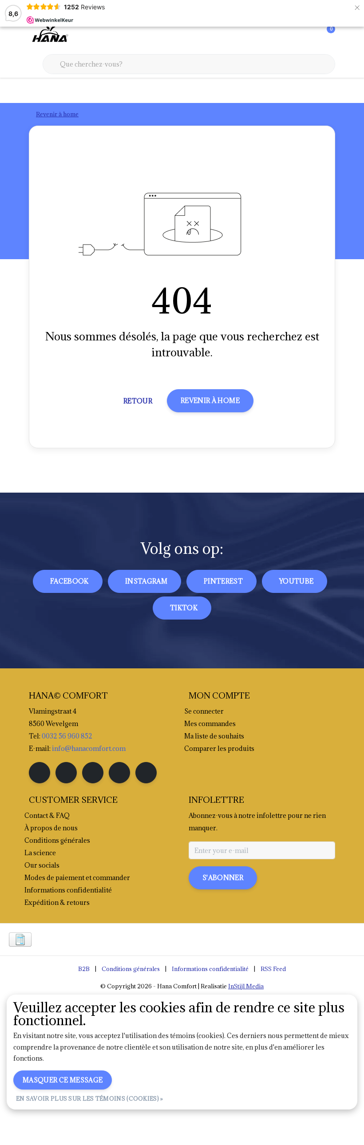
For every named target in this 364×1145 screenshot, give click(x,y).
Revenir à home (210, 400)
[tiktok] (146, 772)
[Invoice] (20, 939)
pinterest (223, 581)
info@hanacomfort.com (89, 748)
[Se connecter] (293, 35)
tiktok (184, 608)
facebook (69, 581)
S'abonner (222, 877)
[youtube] (119, 772)
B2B (84, 969)
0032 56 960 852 (67, 736)
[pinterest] (92, 772)
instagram (146, 581)
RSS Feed (273, 969)
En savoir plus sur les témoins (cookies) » (89, 1098)
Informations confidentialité (210, 969)
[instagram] (66, 772)
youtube (296, 581)
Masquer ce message (63, 1080)
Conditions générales (131, 969)
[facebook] (39, 772)
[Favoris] (309, 35)
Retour (137, 401)
